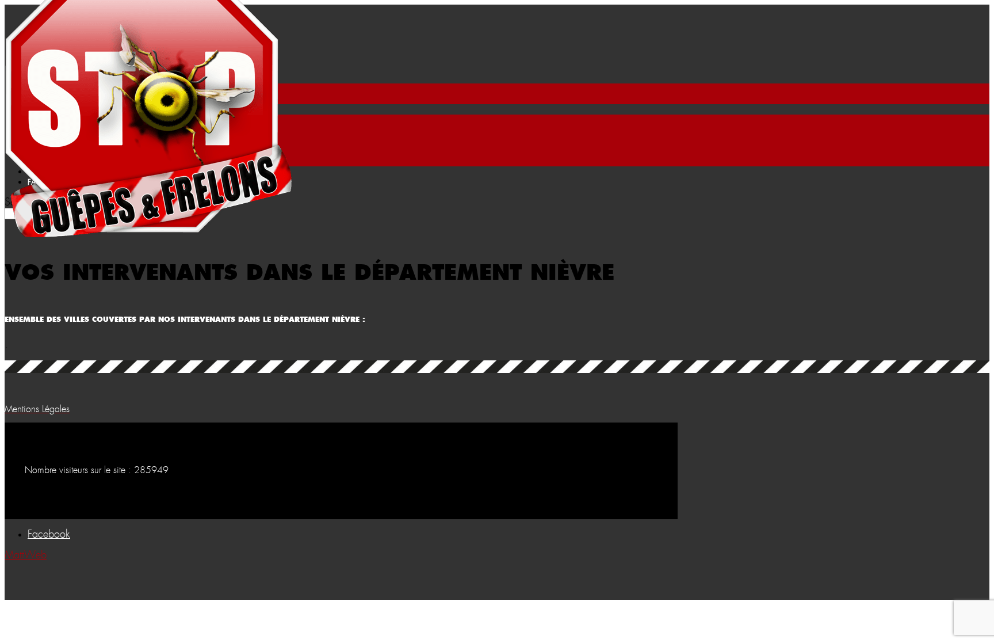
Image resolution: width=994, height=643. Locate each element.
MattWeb (26, 555)
